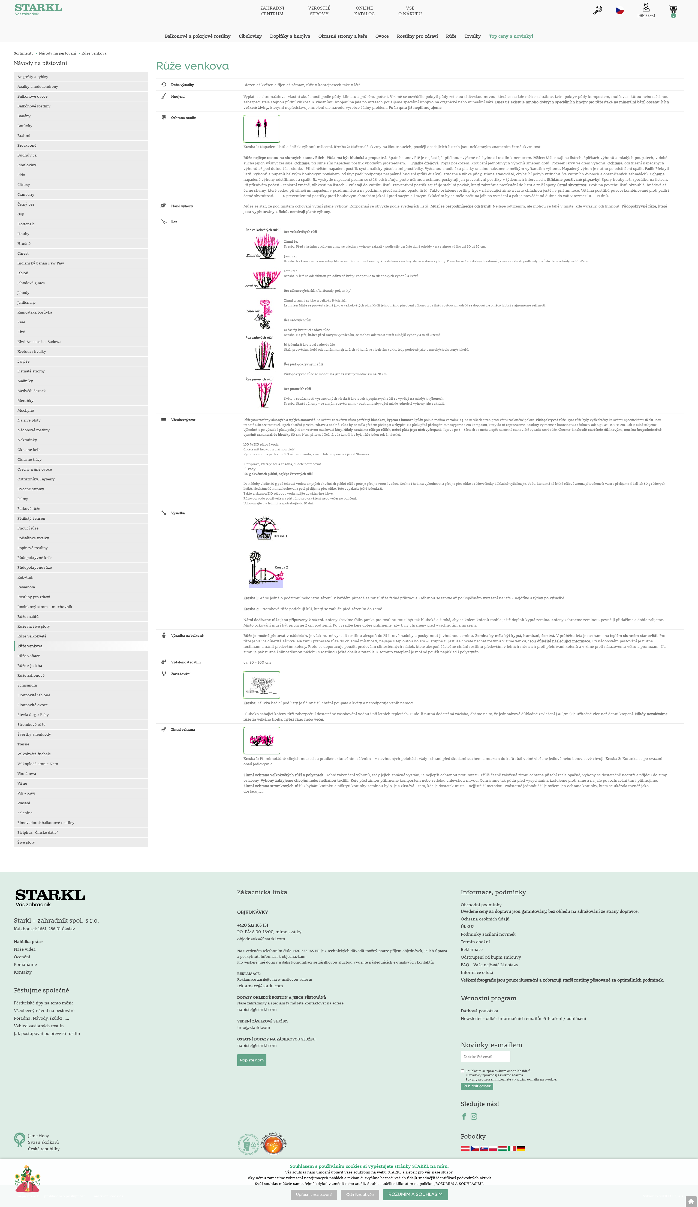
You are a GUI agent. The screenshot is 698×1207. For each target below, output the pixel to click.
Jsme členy (38, 1135)
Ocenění (22, 956)
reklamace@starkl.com (260, 985)
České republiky (44, 1148)
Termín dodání (475, 941)
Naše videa (25, 949)
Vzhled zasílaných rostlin (39, 1025)
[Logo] (38, 11)
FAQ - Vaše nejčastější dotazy (489, 964)
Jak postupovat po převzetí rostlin (47, 1033)
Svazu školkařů (43, 1142)
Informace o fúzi (477, 972)
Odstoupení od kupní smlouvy (491, 957)
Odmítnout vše (360, 1195)
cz (620, 10)
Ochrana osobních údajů (485, 919)
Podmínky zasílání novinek (488, 934)
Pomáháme (25, 964)
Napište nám (252, 1060)
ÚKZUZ (467, 926)
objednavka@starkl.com (261, 938)
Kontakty (23, 972)
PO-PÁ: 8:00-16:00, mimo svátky (269, 931)
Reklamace (472, 949)
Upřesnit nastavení (314, 1195)
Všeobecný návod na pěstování (44, 1010)
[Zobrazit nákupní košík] (673, 8)
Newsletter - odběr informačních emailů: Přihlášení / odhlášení (523, 1018)
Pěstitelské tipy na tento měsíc (43, 1003)
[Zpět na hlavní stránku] (691, 1201)
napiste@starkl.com (257, 1009)
